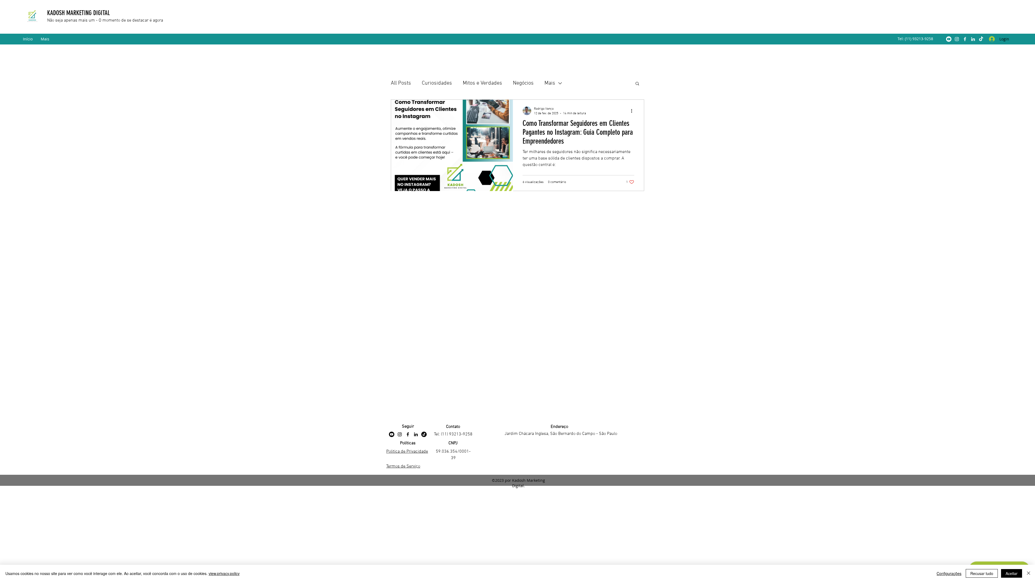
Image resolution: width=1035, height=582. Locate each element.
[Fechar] (1028, 573)
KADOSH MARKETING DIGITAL (79, 13)
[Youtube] (948, 39)
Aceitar (1011, 573)
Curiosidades (437, 83)
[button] (637, 84)
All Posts (401, 83)
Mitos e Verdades (482, 83)
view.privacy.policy (224, 573)
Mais (549, 83)
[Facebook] (965, 39)
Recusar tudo (981, 573)
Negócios (523, 83)
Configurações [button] (949, 573)
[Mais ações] (633, 111)
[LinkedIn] (973, 39)
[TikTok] (981, 39)
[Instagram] (957, 39)
